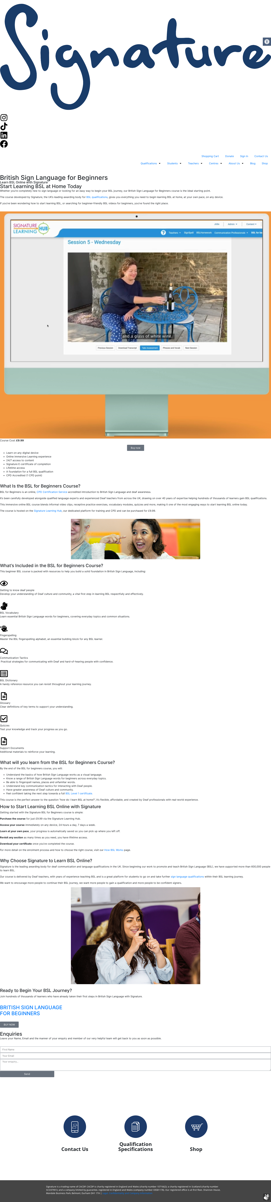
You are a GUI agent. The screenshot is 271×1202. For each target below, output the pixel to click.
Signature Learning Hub (48, 510)
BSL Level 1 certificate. (79, 793)
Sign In (244, 156)
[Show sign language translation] (266, 1197)
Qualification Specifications (135, 1146)
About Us (234, 163)
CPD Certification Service (52, 491)
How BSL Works (113, 850)
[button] (267, 42)
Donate (229, 156)
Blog (252, 163)
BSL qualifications (97, 197)
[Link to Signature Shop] (196, 1126)
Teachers (193, 163)
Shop (265, 163)
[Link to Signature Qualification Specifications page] (135, 1126)
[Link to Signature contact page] (75, 1126)
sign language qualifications (187, 876)
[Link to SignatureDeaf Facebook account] (4, 144)
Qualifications (149, 163)
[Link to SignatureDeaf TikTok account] (4, 126)
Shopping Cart (210, 156)
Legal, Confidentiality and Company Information (127, 1193)
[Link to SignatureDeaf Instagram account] (4, 118)
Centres (213, 163)
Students (172, 163)
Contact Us (261, 156)
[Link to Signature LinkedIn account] (4, 135)
